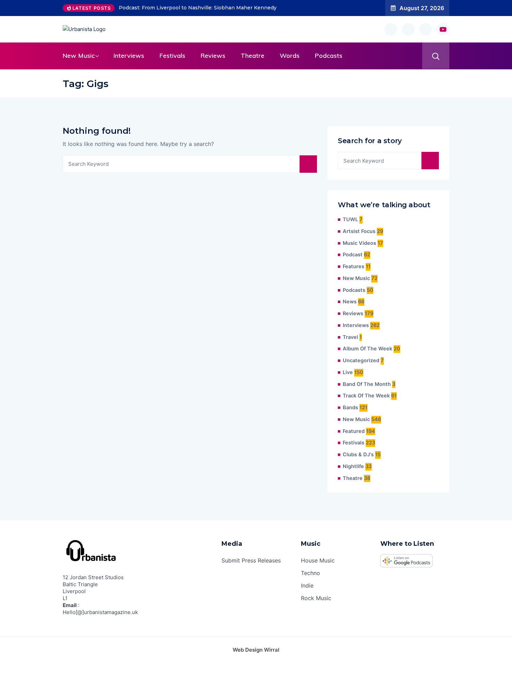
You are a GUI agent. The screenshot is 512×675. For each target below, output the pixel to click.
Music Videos (359, 243)
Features (353, 266)
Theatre (252, 56)
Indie (307, 585)
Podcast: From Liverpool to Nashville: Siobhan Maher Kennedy (198, 8)
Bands (350, 407)
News (350, 301)
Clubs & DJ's (358, 454)
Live (348, 372)
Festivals (172, 56)
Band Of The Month (367, 384)
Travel (350, 337)
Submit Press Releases (251, 560)
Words (290, 56)
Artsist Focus (359, 231)
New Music (79, 56)
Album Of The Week (367, 349)
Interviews (129, 56)
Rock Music (316, 598)
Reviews (213, 56)
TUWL (350, 219)
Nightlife (353, 466)
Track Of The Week (366, 396)
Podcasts (328, 56)
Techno (310, 572)
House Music (318, 560)
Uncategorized (361, 360)
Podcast (353, 254)
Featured (354, 431)
